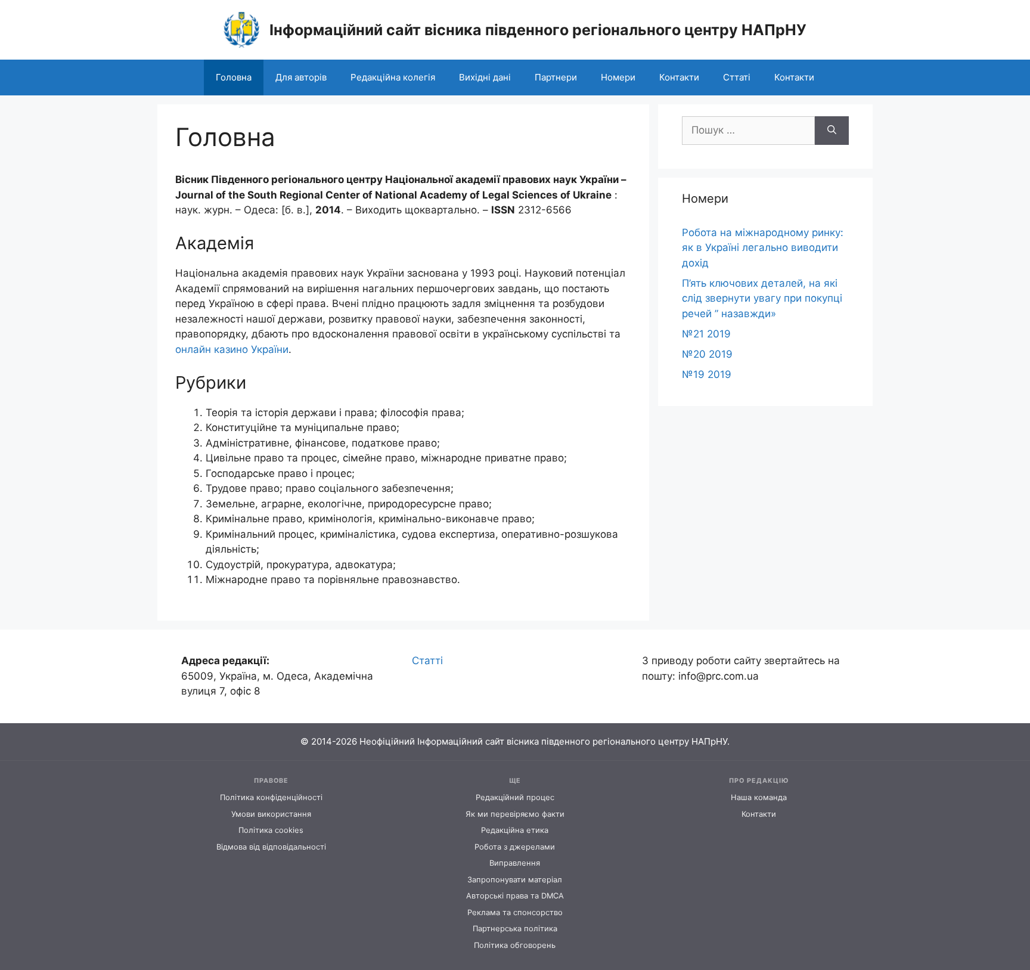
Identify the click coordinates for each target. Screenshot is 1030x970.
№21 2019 (706, 334)
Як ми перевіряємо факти (515, 814)
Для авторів (301, 77)
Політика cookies (270, 830)
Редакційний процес (515, 797)
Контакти (679, 77)
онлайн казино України (231, 349)
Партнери (556, 77)
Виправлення (514, 863)
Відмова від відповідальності (271, 846)
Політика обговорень (515, 945)
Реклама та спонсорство (515, 912)
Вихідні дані (485, 77)
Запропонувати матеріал (514, 879)
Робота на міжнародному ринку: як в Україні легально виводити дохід (762, 248)
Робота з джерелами (514, 846)
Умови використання (271, 814)
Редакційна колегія (392, 77)
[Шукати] (832, 130)
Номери (618, 77)
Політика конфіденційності (271, 797)
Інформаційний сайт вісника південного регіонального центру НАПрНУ (537, 30)
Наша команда (759, 797)
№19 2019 (706, 374)
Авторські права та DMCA (515, 895)
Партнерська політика (515, 928)
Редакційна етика (514, 830)
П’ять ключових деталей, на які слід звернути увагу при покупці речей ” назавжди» (762, 298)
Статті (427, 661)
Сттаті (736, 77)
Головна (234, 77)
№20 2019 (707, 354)
